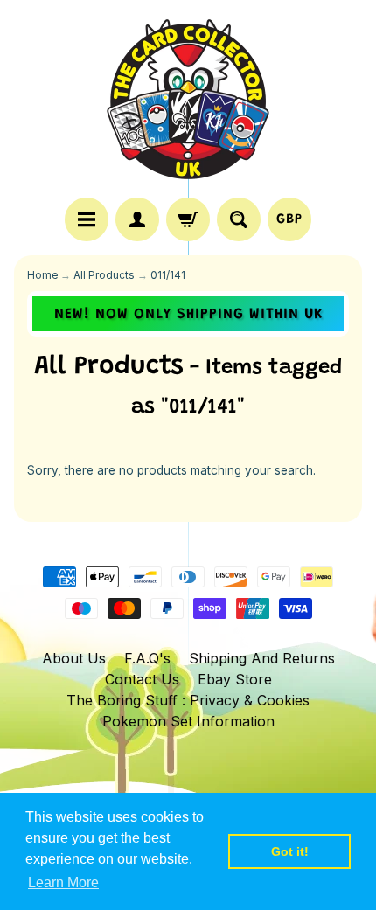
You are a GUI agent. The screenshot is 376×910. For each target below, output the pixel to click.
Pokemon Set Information (188, 721)
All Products (104, 275)
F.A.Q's (147, 658)
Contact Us (142, 679)
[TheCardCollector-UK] (188, 101)
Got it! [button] (290, 851)
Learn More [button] (63, 882)
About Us (74, 658)
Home (42, 275)
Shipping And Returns (262, 658)
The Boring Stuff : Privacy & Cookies (188, 700)
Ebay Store (235, 679)
